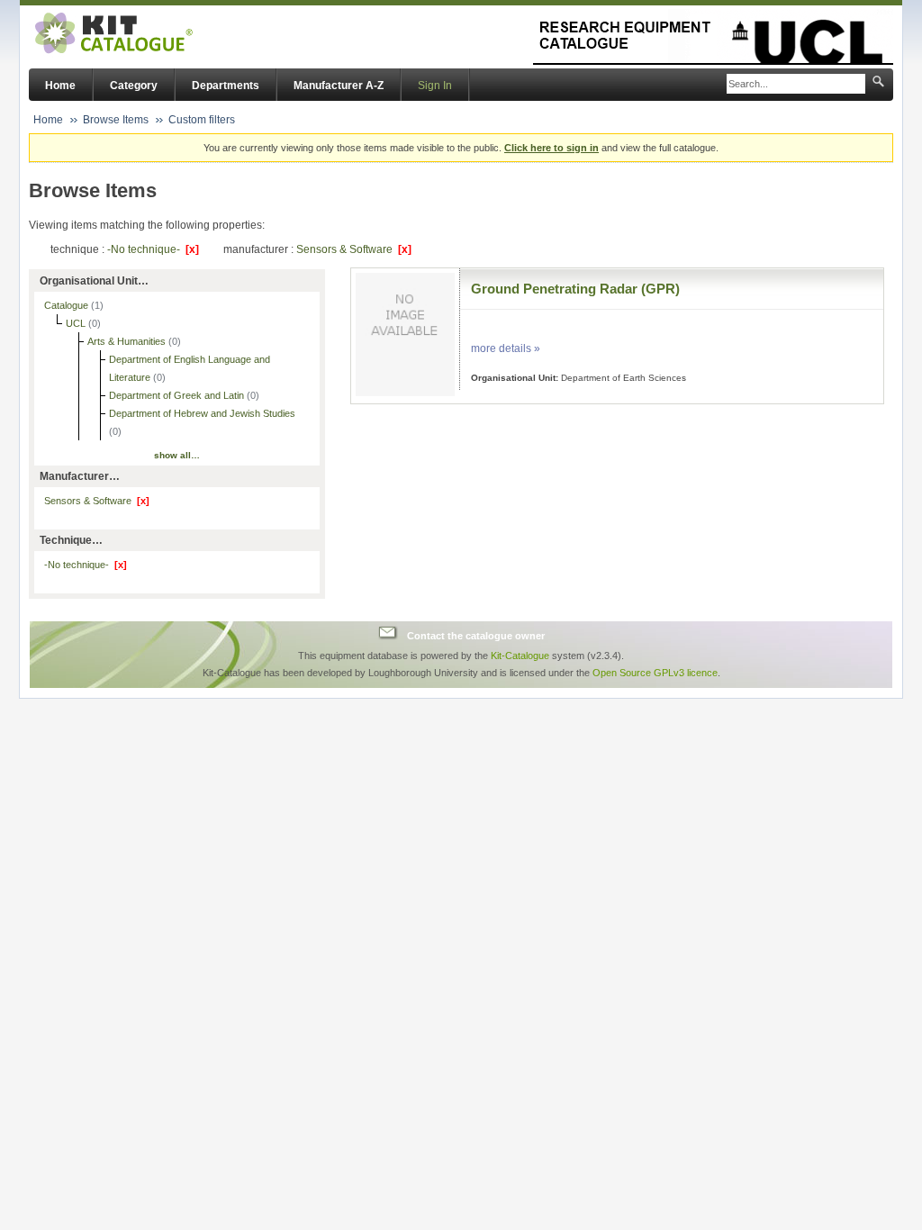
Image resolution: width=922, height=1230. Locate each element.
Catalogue (67, 305)
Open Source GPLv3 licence (655, 672)
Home (60, 85)
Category (134, 85)
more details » (505, 348)
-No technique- (153, 249)
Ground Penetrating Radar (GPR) (575, 288)
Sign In (435, 85)
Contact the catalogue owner (476, 634)
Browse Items (116, 119)
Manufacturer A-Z (339, 85)
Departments (225, 85)
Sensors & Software (353, 249)
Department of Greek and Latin (178, 395)
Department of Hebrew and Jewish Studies (202, 413)
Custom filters (201, 119)
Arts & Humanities (127, 341)
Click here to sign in (551, 147)
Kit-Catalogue (520, 655)
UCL (77, 323)
